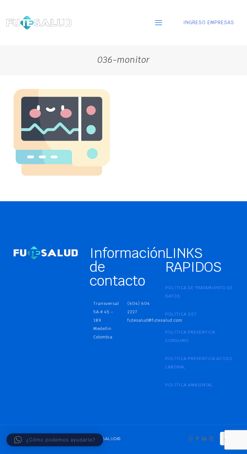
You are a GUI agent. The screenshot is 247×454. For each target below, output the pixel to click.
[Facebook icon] (197, 438)
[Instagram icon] (211, 438)
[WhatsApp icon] (190, 438)
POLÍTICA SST (181, 314)
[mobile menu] (158, 22)
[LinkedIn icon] (204, 438)
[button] (54, 439)
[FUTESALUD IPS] (38, 22)
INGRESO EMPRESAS (208, 22)
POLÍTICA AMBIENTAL (189, 385)
